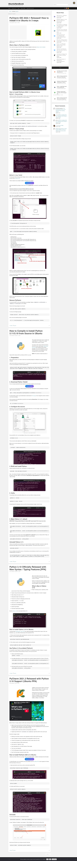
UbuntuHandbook (16, 3)
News (19, 8)
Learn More (54, 859)
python (15, 325)
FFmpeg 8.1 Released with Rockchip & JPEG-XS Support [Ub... (61, 92)
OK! (47, 859)
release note (15, 610)
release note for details (41, 47)
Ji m (56, 114)
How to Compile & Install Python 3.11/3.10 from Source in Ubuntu (26, 332)
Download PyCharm (29, 759)
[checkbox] (74, 3)
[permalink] (48, 325)
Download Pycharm (29, 183)
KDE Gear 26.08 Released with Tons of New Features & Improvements (62, 50)
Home (9, 8)
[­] (38, 0)
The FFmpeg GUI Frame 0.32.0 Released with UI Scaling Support (61, 110)
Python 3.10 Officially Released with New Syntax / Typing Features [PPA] (27, 568)
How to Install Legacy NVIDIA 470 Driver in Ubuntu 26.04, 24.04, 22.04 (61, 129)
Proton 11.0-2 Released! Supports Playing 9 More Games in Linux (61, 45)
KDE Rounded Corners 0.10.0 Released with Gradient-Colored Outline (61, 36)
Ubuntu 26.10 (14, 8)
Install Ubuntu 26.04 (30, 8)
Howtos (11, 325)
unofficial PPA (17, 178)
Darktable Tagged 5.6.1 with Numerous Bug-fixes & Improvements (62, 20)
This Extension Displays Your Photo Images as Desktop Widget (62, 55)
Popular (60, 67)
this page (34, 395)
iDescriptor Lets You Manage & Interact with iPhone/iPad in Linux (62, 30)
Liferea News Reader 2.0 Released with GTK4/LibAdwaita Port (61, 60)
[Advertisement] (18, 32)
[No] (75, 859)
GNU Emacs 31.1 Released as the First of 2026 (62, 16)
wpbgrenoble (58, 128)
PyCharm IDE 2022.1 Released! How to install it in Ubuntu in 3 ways (29, 19)
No (50, 859)
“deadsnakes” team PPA (20, 631)
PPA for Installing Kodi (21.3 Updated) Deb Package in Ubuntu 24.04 (61, 116)
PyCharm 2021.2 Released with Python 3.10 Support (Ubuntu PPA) (29, 680)
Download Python (29, 386)
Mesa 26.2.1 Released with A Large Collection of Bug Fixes (62, 40)
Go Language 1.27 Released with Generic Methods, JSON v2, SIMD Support (62, 25)
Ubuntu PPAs (23, 8)
